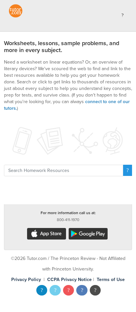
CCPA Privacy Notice (69, 279)
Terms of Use (111, 279)
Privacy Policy (26, 279)
